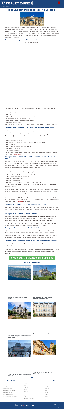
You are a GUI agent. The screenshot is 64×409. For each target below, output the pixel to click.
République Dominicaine (29, 399)
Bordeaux (47, 398)
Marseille (46, 387)
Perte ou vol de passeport (7, 394)
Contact (56, 407)
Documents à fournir (6, 385)
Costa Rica (26, 391)
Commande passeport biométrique (9, 383)
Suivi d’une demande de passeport (9, 396)
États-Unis (26, 387)
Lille (45, 400)
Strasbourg (47, 396)
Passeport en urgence (7, 392)
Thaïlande (26, 393)
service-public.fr (18, 154)
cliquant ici (10, 193)
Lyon (46, 385)
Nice (46, 390)
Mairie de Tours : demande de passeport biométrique (42, 297)
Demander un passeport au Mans (43, 334)
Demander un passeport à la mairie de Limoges (19, 336)
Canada (25, 389)
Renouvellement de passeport (8, 387)
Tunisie (25, 384)
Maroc (25, 382)
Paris (46, 383)
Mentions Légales (56, 404)
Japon (25, 395)
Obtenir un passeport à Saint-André (17, 297)
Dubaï (25, 385)
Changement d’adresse (7, 389)
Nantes (46, 392)
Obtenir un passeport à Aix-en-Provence (43, 373)
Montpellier (47, 394)
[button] (59, 2)
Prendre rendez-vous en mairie (8, 390)
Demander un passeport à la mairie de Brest (19, 375)
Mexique (25, 397)
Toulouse (20, 201)
